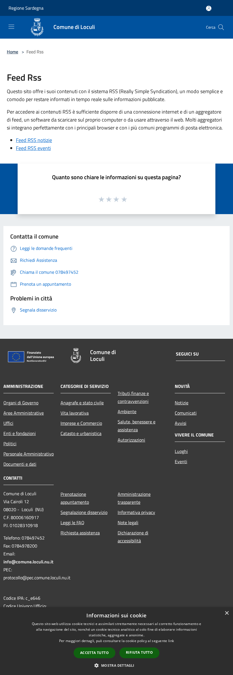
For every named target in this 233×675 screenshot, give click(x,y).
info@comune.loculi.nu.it (28, 561)
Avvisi (180, 423)
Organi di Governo (20, 402)
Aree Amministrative (23, 412)
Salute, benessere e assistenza (136, 425)
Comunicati (186, 412)
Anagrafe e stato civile (82, 402)
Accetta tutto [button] (94, 652)
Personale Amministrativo (28, 453)
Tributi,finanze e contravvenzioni (133, 397)
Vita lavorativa (75, 412)
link (171, 640)
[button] (116, 665)
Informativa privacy (136, 512)
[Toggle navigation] (11, 26)
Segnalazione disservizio (84, 512)
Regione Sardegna (26, 8)
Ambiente (127, 411)
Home (12, 51)
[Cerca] (221, 27)
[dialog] (116, 641)
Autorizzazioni (131, 439)
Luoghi (181, 451)
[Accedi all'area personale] (209, 8)
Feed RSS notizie (34, 140)
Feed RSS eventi (33, 148)
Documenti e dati (19, 464)
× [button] (226, 613)
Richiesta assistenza (80, 532)
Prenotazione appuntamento (75, 498)
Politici (9, 443)
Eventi (181, 461)
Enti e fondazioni (19, 433)
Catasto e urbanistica (81, 433)
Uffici (8, 423)
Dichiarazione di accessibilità (133, 536)
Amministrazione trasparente (134, 498)
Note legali (128, 522)
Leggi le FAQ (72, 522)
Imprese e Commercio (81, 423)
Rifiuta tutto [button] (139, 652)
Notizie (181, 402)
